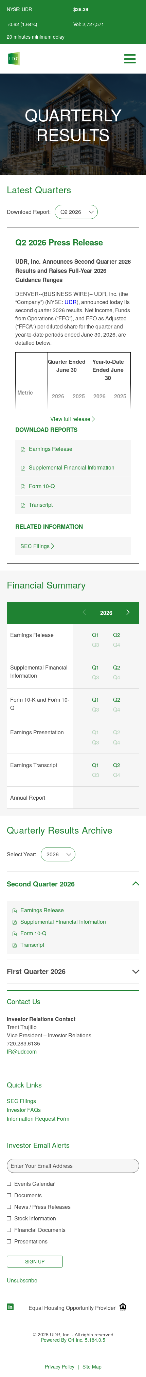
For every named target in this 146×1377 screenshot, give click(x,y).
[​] (10, 1308)
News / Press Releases (42, 1207)
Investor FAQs (33, 1110)
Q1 (95, 635)
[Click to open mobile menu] (130, 59)
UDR (71, 302)
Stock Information (35, 1218)
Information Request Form (47, 1118)
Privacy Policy (59, 1366)
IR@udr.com (22, 1051)
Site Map (92, 1366)
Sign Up (34, 1261)
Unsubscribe (22, 1280)
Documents (28, 1195)
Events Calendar (34, 1184)
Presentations (31, 1241)
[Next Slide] (127, 612)
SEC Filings (30, 1101)
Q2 (116, 635)
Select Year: (21, 854)
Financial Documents (40, 1230)
